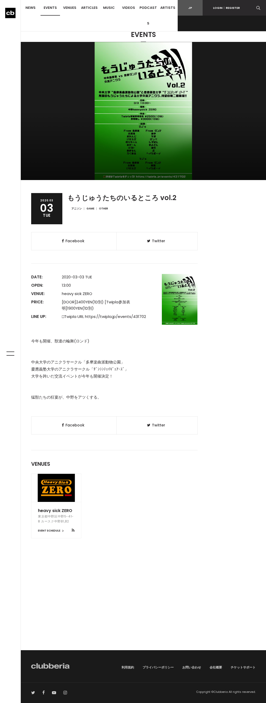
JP (190, 8)
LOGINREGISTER (226, 8)
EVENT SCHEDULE (49, 531)
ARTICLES (89, 7)
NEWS (30, 7)
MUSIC (109, 7)
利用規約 (128, 667)
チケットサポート (243, 667)
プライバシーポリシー (158, 667)
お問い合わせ (191, 667)
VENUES (69, 7)
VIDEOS (128, 7)
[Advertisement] (143, 606)
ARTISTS (167, 7)
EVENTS (50, 7)
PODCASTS (148, 15)
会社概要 (216, 667)
